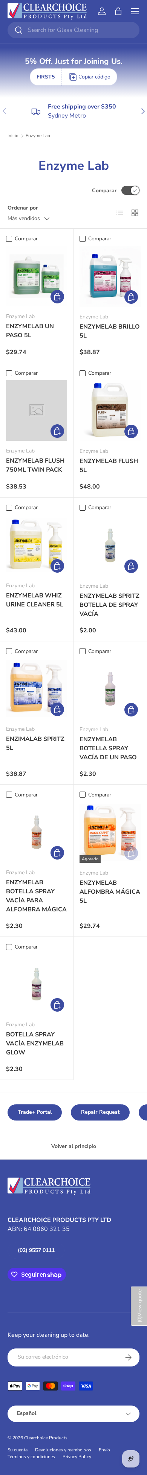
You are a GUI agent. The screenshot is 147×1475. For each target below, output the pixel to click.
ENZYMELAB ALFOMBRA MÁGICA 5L (110, 892)
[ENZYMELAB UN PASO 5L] (36, 276)
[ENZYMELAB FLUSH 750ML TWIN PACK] (36, 410)
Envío (104, 1450)
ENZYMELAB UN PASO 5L (30, 330)
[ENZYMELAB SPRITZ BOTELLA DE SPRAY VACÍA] (110, 545)
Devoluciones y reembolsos (63, 1450)
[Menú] (135, 11)
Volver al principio (73, 1146)
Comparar (104, 190)
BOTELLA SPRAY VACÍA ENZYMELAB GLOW (35, 1043)
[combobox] (73, 30)
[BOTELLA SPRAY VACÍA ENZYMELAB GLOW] (36, 984)
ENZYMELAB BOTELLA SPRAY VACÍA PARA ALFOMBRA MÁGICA (36, 896)
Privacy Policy (77, 1457)
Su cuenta (18, 1450)
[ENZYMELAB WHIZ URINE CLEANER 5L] (36, 545)
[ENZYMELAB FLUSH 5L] (110, 410)
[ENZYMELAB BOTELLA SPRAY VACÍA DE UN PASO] (110, 688)
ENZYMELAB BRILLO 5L (110, 331)
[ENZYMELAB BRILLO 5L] (110, 276)
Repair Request (100, 1112)
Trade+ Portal (35, 1112)
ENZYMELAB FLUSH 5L (109, 465)
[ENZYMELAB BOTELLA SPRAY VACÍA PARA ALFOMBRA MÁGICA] (36, 832)
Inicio (13, 136)
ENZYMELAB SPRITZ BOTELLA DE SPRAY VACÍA (109, 605)
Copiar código (94, 76)
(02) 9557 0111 (36, 1250)
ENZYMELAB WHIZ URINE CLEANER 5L (34, 600)
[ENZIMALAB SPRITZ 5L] (36, 688)
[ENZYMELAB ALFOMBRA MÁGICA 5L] (110, 832)
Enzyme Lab (38, 136)
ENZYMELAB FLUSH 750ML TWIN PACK (35, 465)
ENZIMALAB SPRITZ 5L (35, 743)
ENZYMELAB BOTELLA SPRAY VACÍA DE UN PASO (108, 748)
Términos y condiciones (31, 1457)
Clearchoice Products (45, 1438)
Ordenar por (23, 207)
